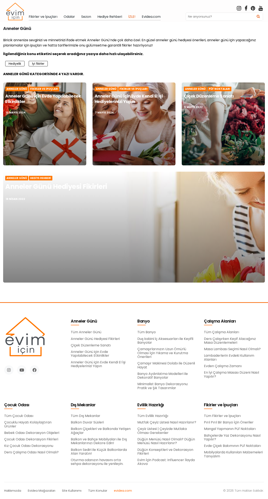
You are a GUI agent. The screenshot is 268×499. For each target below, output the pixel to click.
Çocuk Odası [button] (16, 405)
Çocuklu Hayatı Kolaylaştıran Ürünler (28, 424)
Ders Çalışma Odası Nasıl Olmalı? (31, 452)
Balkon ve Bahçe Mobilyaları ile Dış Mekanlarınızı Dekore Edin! (99, 441)
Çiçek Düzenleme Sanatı (209, 96)
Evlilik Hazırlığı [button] (150, 405)
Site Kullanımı (71, 491)
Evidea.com (151, 17)
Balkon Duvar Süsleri (87, 422)
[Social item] (239, 8)
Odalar (69, 17)
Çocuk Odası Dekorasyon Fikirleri (31, 439)
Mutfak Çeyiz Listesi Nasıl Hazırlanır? (166, 422)
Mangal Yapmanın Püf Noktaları (230, 429)
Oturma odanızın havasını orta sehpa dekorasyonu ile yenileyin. (97, 462)
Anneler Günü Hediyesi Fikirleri (56, 186)
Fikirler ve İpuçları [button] (221, 405)
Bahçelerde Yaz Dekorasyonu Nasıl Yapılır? (232, 437)
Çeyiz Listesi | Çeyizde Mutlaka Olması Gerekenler (162, 431)
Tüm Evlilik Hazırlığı (152, 416)
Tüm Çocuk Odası (18, 416)
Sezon (86, 17)
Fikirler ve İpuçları (43, 17)
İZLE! (131, 17)
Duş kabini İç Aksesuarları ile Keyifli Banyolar (165, 341)
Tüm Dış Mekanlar (85, 416)
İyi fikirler (38, 64)
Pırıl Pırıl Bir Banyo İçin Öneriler (229, 422)
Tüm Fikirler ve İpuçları (222, 416)
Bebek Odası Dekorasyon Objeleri (31, 433)
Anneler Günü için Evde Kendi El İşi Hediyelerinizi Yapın (129, 98)
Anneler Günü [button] (84, 321)
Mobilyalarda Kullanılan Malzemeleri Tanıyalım (233, 454)
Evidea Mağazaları (41, 491)
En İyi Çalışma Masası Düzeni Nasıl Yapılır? (231, 374)
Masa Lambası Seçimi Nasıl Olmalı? (232, 349)
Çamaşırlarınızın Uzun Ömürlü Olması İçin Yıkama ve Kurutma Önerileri (162, 353)
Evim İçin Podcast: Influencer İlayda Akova (166, 462)
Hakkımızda (12, 491)
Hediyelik (15, 64)
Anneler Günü (16, 88)
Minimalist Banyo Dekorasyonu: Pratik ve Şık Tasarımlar (162, 386)
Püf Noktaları (219, 88)
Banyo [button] (143, 321)
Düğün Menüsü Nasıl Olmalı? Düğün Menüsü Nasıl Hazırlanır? (166, 441)
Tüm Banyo (146, 332)
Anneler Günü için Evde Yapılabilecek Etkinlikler (43, 98)
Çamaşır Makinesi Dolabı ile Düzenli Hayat (166, 365)
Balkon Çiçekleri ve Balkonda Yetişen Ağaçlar (101, 431)
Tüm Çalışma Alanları (221, 332)
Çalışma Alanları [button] (220, 321)
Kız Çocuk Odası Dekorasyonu (28, 446)
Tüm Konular (97, 491)
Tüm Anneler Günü (86, 332)
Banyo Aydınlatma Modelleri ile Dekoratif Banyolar (162, 376)
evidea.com (123, 491)
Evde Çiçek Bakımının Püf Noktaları (232, 446)
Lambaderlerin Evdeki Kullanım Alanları (229, 357)
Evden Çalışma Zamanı (223, 366)
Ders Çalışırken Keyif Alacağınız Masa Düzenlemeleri (230, 341)
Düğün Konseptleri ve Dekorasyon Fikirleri (165, 452)
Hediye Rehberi (109, 17)
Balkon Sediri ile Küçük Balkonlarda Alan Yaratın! (99, 452)
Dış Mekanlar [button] (83, 405)
